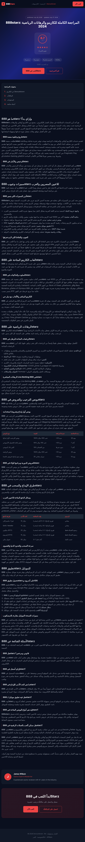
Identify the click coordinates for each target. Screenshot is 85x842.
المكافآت (10, 96)
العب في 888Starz (33, 71)
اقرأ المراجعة (54, 71)
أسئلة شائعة (11, 104)
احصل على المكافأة (50, 809)
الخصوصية (40, 837)
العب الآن (78, 4)
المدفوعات (10, 100)
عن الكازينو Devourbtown (15, 91)
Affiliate (49, 837)
